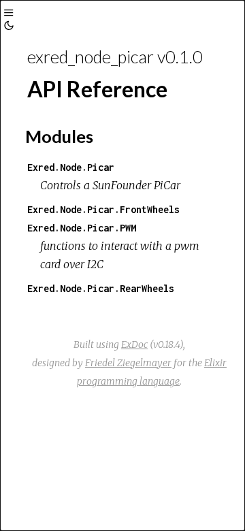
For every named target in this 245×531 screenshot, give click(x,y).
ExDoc (134, 344)
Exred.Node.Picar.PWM (81, 228)
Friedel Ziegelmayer (128, 363)
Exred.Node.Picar (70, 167)
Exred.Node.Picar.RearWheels (100, 288)
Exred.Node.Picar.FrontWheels (103, 209)
